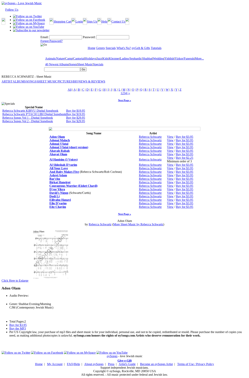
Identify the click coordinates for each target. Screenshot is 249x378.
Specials (98, 64)
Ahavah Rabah (59, 150)
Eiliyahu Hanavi (60, 199)
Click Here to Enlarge (15, 280)
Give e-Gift (124, 360)
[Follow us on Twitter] (27, 16)
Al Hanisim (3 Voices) (63, 159)
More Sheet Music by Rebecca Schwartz (138, 224)
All (70, 89)
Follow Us (11, 9)
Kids (105, 58)
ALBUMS (19, 81)
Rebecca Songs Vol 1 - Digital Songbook (27, 117)
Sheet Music (85, 64)
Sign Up (92, 21)
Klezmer (114, 58)
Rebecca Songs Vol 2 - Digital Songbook (27, 121)
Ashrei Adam (58, 175)
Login (79, 21)
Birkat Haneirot (59, 182)
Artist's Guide (127, 364)
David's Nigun (58, 192)
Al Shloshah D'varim (63, 164)
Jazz (99, 58)
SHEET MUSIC (47, 81)
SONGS (31, 81)
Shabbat (147, 58)
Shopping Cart (62, 21)
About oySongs (93, 364)
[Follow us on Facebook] (29, 19)
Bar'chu (54, 178)
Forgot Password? (51, 41)
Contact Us (118, 21)
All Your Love (58, 168)
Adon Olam (57, 136)
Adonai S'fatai (58, 143)
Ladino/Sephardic (131, 58)
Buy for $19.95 (75, 110)
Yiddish (169, 58)
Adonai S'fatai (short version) (68, 147)
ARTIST (7, 81)
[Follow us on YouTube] (28, 26)
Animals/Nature (55, 58)
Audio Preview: (19, 295)
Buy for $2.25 (184, 157)
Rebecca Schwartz (150, 136)
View (170, 136)
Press (111, 364)
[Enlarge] (50, 280)
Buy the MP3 (17, 328)
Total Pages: (16, 321)
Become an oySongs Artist (156, 364)
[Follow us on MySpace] (29, 23)
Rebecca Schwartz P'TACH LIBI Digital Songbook (34, 114)
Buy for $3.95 (184, 136)
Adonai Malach (59, 140)
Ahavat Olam (58, 154)
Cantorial (78, 58)
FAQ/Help (73, 364)
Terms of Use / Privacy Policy (195, 364)
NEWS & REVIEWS (91, 81)
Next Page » (124, 100)
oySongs (112, 356)
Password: (89, 37)
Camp (69, 58)
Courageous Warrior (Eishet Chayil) (73, 185)
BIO (75, 81)
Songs (73, 64)
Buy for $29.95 (75, 117)
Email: (44, 37)
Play (11, 299)
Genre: (13, 304)
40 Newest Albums (57, 64)
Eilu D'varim (58, 203)
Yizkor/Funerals (184, 58)
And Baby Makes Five (64, 171)
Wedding (158, 58)
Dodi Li (54, 196)
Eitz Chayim (57, 206)
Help (104, 21)
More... (199, 58)
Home (39, 364)
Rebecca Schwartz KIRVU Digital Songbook (30, 110)
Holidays (90, 58)
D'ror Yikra (57, 189)
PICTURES (65, 81)
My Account (54, 364)
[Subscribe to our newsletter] (31, 30)
